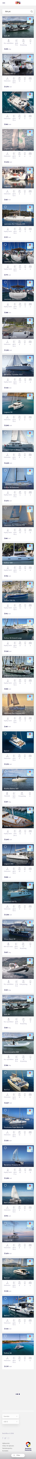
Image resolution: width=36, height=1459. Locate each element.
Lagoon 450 (8, 864)
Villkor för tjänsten (8, 1446)
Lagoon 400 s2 (9, 73)
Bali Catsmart (9, 1202)
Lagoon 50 (8, 412)
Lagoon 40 (8, 149)
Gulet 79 (7, 826)
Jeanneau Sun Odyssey (13, 262)
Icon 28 (7, 36)
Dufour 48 (8, 1353)
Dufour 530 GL (9, 600)
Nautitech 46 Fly (10, 337)
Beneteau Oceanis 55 (12, 1165)
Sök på (7, 11)
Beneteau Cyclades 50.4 (13, 374)
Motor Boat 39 (9, 939)
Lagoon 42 (8, 111)
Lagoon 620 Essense (12, 450)
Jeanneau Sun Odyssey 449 (14, 224)
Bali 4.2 (6, 1278)
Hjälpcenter (6, 1443)
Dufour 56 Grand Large (13, 638)
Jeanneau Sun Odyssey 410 (14, 713)
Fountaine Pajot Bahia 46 (13, 1127)
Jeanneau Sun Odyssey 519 (14, 525)
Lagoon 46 (8, 1240)
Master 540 (8, 977)
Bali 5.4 (7, 1090)
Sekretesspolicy (7, 1448)
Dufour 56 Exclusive (11, 487)
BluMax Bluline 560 (11, 789)
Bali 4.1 (6, 751)
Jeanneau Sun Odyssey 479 (14, 676)
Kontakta (5, 1451)
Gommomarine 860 (11, 1052)
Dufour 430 (8, 563)
